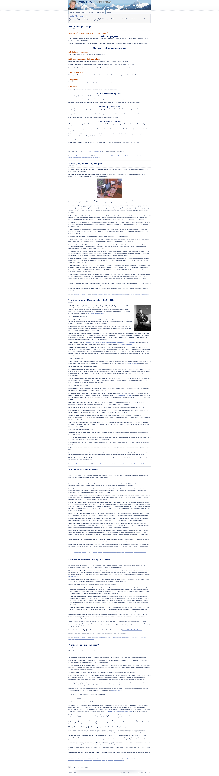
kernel (110, 294)
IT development (114, 155)
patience (126, 463)
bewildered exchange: (117, 690)
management (135, 155)
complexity (101, 294)
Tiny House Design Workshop (94, 151)
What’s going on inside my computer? (86, 163)
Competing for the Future (124, 395)
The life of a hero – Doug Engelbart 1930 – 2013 (91, 300)
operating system (120, 552)
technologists (71, 553)
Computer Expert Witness (77, 12)
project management (78, 157)
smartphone (136, 552)
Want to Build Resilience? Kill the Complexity (120, 711)
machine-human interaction (140, 758)
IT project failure (128, 155)
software (98, 157)
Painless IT (84, 155)
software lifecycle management (135, 294)
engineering (125, 758)
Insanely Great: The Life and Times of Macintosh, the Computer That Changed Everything (110, 342)
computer (95, 552)
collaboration (98, 155)
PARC (123, 463)
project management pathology (89, 157)
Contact (109, 12)
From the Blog (100, 12)
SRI (135, 463)
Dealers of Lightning (132, 363)
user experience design (119, 760)
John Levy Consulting (119, 5)
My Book (91, 12)
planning (139, 155)
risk (106, 760)
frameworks (106, 294)
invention (116, 463)
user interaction (145, 294)
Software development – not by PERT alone (89, 559)
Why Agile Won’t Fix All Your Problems (132, 630)
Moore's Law (113, 552)
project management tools (78, 639)
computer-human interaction (104, 758)
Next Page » (84, 767)
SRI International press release (96, 313)
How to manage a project (80, 26)
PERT (120, 637)
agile (94, 155)
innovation (112, 463)
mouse (119, 463)
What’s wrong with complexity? (83, 645)
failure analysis (131, 758)
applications (95, 294)
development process (106, 155)
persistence (131, 463)
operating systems (116, 294)
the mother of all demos (125, 344)
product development (129, 552)
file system (100, 552)
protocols (122, 294)
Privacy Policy (73, 773)
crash (111, 758)
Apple (94, 463)
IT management (121, 155)
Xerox (144, 463)
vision (141, 463)
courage (98, 463)
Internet (109, 552)
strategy (138, 463)
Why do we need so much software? (85, 469)
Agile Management (77, 155)
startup (144, 552)
